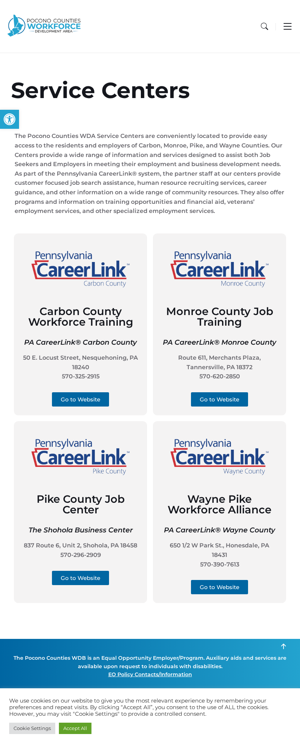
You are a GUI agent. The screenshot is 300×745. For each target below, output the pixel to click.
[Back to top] (283, 646)
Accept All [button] (75, 728)
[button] (9, 119)
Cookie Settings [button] (32, 728)
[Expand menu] (287, 26)
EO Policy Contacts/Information (150, 674)
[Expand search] (264, 26)
